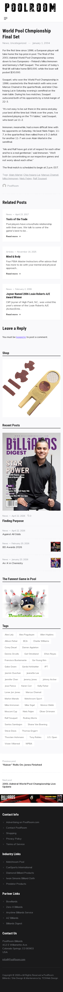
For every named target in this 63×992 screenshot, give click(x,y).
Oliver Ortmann (47, 711)
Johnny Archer (50, 679)
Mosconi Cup (11, 711)
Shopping (11, 833)
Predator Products (16, 883)
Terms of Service (15, 844)
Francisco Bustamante (16, 660)
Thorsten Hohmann (14, 737)
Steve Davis (10, 730)
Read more (13, 236)
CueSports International (19, 867)
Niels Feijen (25, 178)
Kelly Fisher (43, 685)
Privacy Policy (14, 838)
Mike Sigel (30, 705)
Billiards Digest (14, 923)
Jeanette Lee (32, 673)
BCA (25, 641)
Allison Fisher (11, 641)
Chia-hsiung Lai (31, 174)
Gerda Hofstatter (30, 666)
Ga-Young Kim (39, 660)
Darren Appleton (30, 647)
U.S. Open (52, 737)
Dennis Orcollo (12, 653)
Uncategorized (18, 43)
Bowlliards (11, 901)
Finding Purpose (13, 521)
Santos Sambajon (13, 724)
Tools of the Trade (16, 219)
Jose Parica (10, 685)
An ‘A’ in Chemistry (12, 563)
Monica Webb (47, 705)
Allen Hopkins (47, 634)
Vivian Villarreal (12, 743)
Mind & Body (13, 256)
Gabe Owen (11, 666)
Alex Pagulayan (26, 634)
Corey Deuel (11, 647)
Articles (10, 251)
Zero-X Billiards (14, 906)
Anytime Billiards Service (19, 912)
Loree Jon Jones (12, 692)
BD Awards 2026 (12, 547)
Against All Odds (11, 534)
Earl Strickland (32, 653)
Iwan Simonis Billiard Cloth (20, 878)
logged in (21, 336)
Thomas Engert (29, 730)
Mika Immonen (10, 178)
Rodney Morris (30, 718)
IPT (46, 666)
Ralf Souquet (40, 178)
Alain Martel (15, 174)
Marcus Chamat (50, 174)
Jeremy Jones (30, 679)
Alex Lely (9, 634)
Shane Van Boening (37, 724)
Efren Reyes (50, 653)
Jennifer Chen (11, 679)
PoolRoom (13, 185)
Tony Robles (35, 737)
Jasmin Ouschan (13, 673)
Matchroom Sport (33, 698)
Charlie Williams (41, 641)
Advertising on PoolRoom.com (22, 822)
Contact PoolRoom (16, 827)
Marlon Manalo (12, 698)
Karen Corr (26, 685)
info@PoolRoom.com (13, 959)
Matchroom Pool (15, 861)
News (5, 43)
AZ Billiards (12, 917)
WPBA (29, 743)
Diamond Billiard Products (20, 872)
